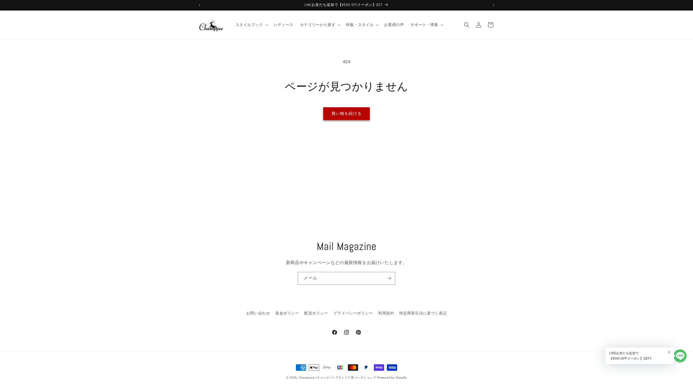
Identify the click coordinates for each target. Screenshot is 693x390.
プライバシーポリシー (353, 313)
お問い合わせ (258, 313)
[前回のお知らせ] (199, 5)
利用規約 (386, 313)
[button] (251, 24)
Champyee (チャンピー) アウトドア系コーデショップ (337, 377)
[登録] (389, 278)
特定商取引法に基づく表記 (423, 313)
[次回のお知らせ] (493, 5)
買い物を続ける (346, 113)
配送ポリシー (316, 313)
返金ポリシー (287, 313)
